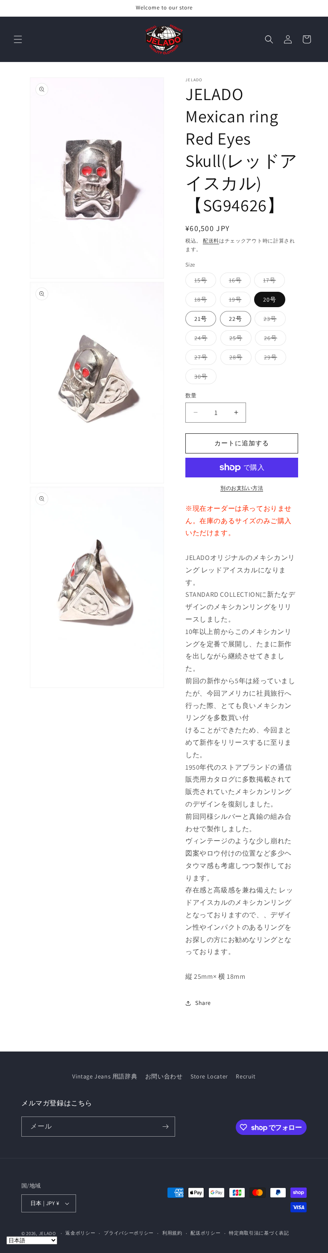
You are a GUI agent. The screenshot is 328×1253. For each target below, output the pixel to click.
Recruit (245, 1076)
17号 (272, 282)
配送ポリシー (205, 1233)
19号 (238, 301)
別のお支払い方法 (241, 488)
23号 (273, 320)
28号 (239, 359)
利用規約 (172, 1233)
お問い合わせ (164, 1076)
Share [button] (203, 1003)
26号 (273, 340)
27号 (204, 359)
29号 (273, 359)
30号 (204, 378)
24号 (204, 340)
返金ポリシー (80, 1233)
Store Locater (209, 1076)
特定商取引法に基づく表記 (259, 1233)
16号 (238, 282)
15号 (203, 282)
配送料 (211, 240)
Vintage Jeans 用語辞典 (104, 1076)
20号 (269, 299)
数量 (191, 395)
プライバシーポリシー (129, 1233)
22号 (235, 319)
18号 (203, 301)
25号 (239, 340)
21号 (200, 319)
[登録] (165, 1127)
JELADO (47, 1233)
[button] (18, 39)
